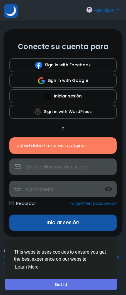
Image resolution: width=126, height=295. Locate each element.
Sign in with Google (67, 80)
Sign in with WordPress (67, 111)
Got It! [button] (61, 284)
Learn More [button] (27, 266)
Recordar (26, 203)
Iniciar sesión (67, 96)
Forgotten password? (93, 203)
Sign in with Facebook (67, 65)
